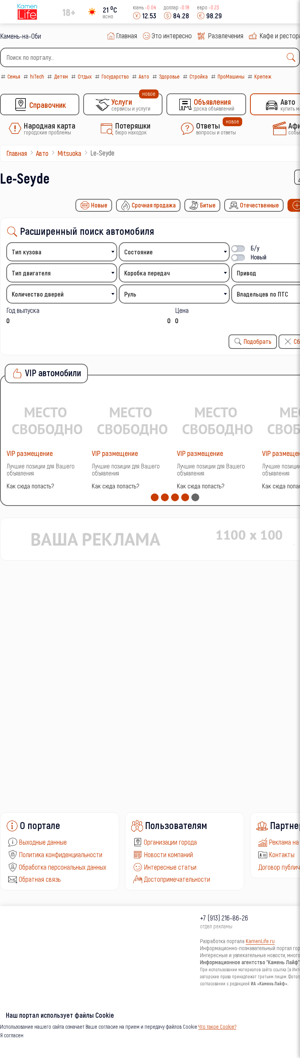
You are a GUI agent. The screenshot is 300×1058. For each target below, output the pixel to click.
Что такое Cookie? (217, 1026)
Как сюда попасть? (30, 486)
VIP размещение (30, 453)
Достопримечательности (177, 879)
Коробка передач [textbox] (147, 273)
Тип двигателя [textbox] (31, 273)
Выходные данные (43, 842)
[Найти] (293, 57)
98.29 (214, 15)
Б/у (255, 248)
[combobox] (150, 57)
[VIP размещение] (47, 420)
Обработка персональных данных (62, 867)
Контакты (282, 854)
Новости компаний (168, 854)
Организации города (170, 842)
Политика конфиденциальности (60, 854)
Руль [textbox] (130, 294)
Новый (258, 257)
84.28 (181, 15)
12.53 (149, 15)
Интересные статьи (170, 867)
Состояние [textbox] (138, 251)
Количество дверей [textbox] (38, 294)
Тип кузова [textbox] (26, 251)
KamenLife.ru (260, 940)
